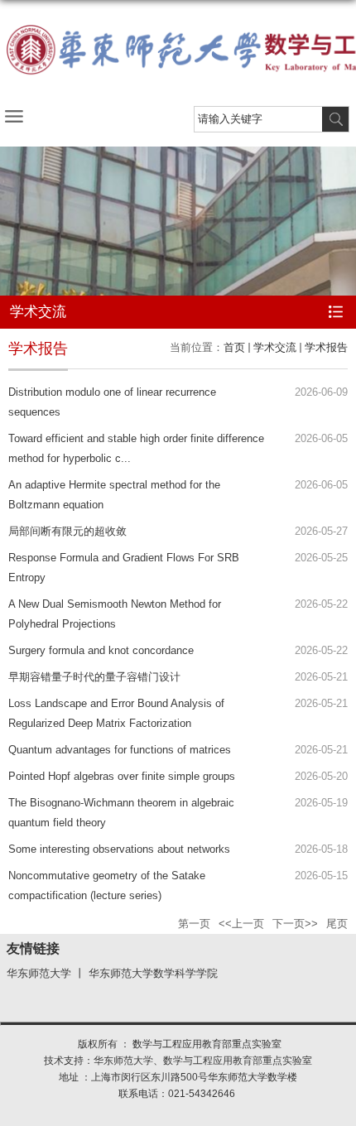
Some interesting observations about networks (119, 849)
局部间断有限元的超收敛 (67, 531)
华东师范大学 (39, 973)
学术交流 (274, 347)
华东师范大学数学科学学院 (153, 973)
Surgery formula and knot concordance (101, 650)
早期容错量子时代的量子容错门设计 (94, 677)
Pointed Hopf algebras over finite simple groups (121, 776)
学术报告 (326, 347)
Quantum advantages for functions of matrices (119, 749)
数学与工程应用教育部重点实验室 (237, 1060)
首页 (234, 347)
